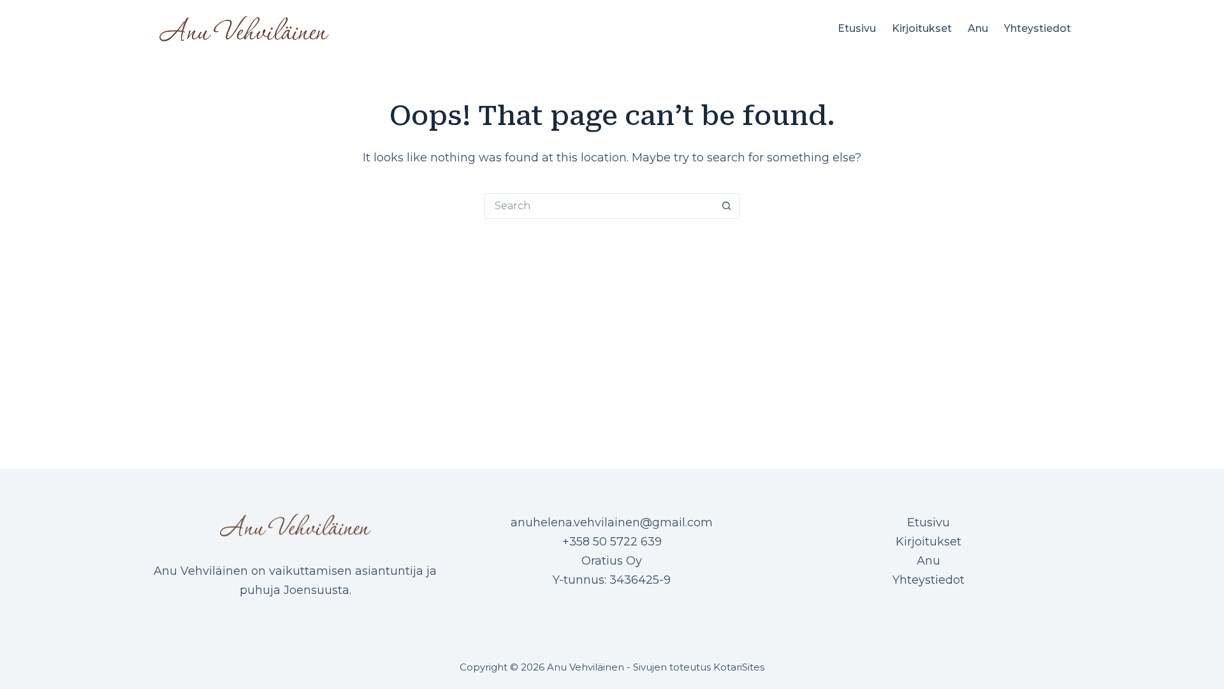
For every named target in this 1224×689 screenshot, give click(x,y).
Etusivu (857, 28)
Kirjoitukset (922, 28)
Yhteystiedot (1037, 28)
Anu (978, 28)
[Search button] (727, 206)
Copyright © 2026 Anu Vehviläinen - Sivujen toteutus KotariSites (612, 667)
